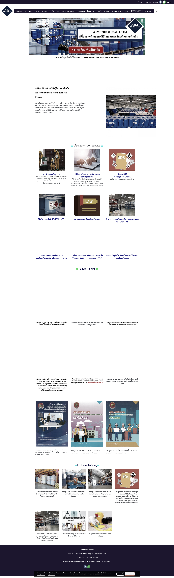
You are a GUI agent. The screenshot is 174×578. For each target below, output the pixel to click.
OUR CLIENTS (137, 11)
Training (55, 11)
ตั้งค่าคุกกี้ (120, 574)
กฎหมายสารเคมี (67, 11)
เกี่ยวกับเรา (29, 11)
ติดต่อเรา (148, 11)
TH (170, 2)
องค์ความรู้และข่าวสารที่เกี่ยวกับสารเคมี (113, 11)
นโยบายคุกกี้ (51, 575)
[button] (157, 11)
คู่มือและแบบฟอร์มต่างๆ (86, 11)
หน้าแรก (18, 11)
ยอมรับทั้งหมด (130, 574)
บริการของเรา (41, 11)
